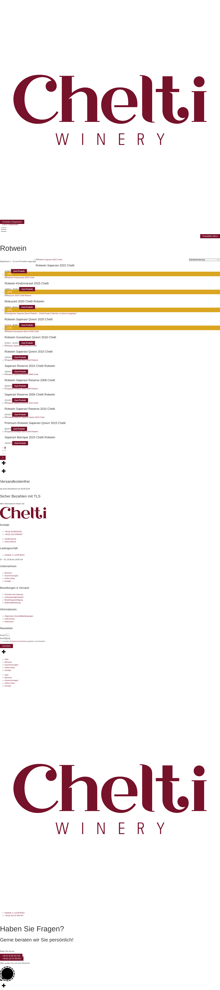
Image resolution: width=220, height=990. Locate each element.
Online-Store (10, 668)
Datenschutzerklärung (20, 641)
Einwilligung (5, 638)
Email (2, 635)
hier (26, 504)
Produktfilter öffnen (210, 236)
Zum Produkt (19, 271)
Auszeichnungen (11, 665)
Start (6, 659)
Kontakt (8, 670)
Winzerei (8, 662)
